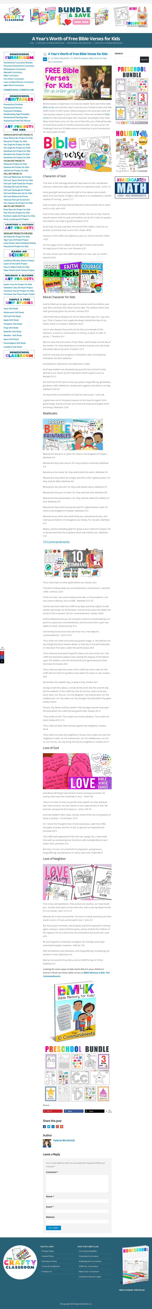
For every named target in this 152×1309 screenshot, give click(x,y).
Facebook (44, 1126)
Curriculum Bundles (88, 1251)
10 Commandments (56, 542)
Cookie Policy (48, 1256)
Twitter (48, 1126)
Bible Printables (81, 58)
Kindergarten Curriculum (90, 1261)
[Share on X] (2, 661)
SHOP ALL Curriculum (88, 1266)
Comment (52, 1172)
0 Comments (56, 62)
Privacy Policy (48, 1251)
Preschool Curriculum (88, 1256)
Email (61, 1126)
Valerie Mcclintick (61, 58)
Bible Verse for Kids (98, 58)
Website (50, 1217)
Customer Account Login (90, 1276)
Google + (57, 1126)
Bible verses (49, 107)
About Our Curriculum (89, 1271)
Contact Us (47, 1271)
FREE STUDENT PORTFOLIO (132, 1290)
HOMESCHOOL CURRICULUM (19, 89)
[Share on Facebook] (2, 657)
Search (119, 53)
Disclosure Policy (49, 1261)
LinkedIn (52, 1126)
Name (50, 1196)
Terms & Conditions (51, 1266)
